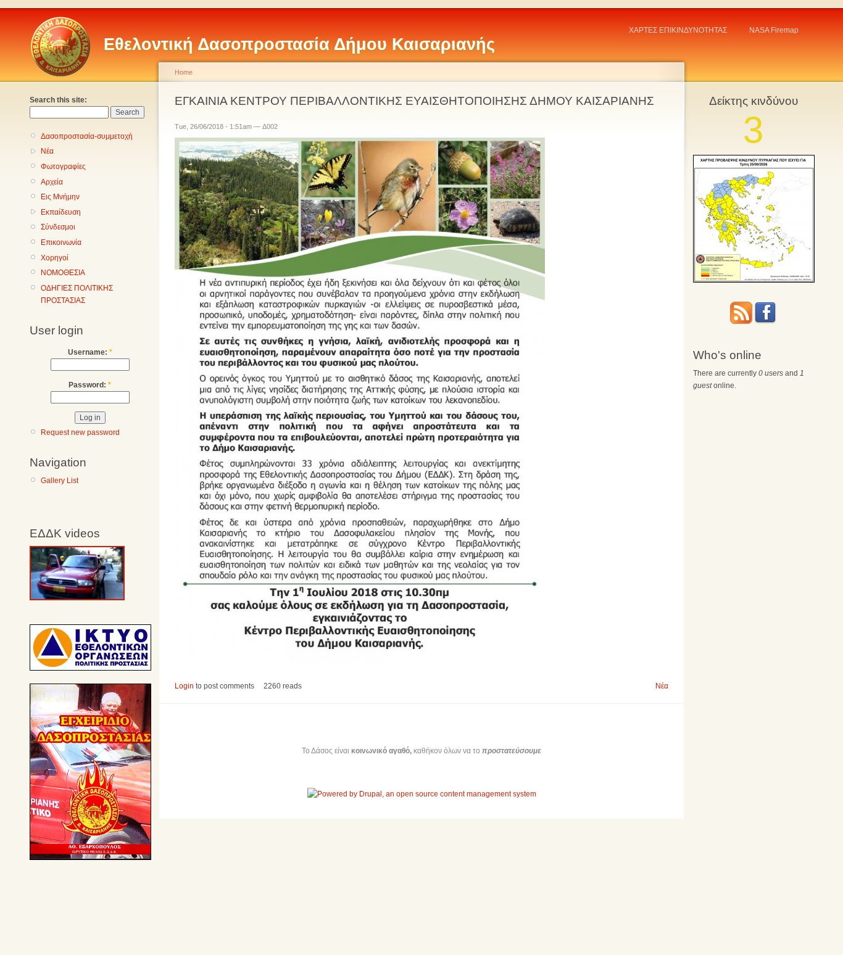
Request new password (80, 432)
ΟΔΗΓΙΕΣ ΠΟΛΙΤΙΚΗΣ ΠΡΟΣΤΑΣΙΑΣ (77, 294)
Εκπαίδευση (61, 212)
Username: (90, 352)
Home (184, 72)
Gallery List (59, 480)
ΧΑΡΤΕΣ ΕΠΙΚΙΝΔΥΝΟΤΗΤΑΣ (678, 30)
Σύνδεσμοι (58, 227)
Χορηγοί (55, 258)
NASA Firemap (774, 30)
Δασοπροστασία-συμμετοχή (87, 136)
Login (184, 686)
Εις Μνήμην (60, 196)
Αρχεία (52, 182)
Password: (90, 385)
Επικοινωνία (61, 242)
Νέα (47, 151)
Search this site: (58, 100)
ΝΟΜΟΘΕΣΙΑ (63, 272)
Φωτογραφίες (63, 166)
